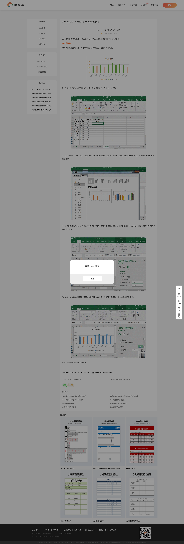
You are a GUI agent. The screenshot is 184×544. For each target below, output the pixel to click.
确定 (92, 279)
